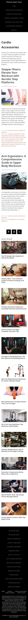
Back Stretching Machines (14, 578)
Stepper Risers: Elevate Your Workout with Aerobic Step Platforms (11, 75)
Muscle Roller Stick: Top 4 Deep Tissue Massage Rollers (12, 496)
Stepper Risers (14, 574)
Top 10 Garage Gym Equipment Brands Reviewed (12, 257)
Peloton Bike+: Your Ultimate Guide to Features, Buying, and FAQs (12, 280)
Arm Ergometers (12, 219)
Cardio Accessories (12, 130)
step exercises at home (20, 142)
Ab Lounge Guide (14, 530)
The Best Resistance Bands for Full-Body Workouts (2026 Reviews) (13, 308)
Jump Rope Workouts (14, 538)
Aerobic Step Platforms (14, 135)
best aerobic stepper (14, 137)
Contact (11, 591)
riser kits (17, 141)
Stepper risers (19, 144)
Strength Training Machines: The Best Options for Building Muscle (13, 357)
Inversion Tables (14, 550)
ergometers (4, 221)
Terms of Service (11, 592)
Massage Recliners (14, 570)
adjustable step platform (14, 134)
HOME (5, 591)
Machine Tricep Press (14, 566)
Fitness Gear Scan (14, 2)
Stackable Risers (10, 142)
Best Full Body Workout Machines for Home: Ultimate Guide (13, 380)
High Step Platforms (10, 141)
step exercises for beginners (8, 144)
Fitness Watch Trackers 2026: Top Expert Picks (13, 518)
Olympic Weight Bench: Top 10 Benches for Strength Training (12, 450)
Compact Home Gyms (14, 542)
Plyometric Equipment (14, 546)
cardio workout (20, 219)
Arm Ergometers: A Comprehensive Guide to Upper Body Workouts (13, 161)
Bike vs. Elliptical (14, 554)
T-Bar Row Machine (14, 582)
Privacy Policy (21, 592)
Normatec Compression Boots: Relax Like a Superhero (12, 473)
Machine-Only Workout (14, 562)
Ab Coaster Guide (14, 534)
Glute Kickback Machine (14, 558)
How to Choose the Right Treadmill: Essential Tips (10, 330)
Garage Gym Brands (14, 586)
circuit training (8, 139)
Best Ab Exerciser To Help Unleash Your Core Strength (13, 402)
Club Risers (15, 139)
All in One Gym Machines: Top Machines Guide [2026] (12, 425)
